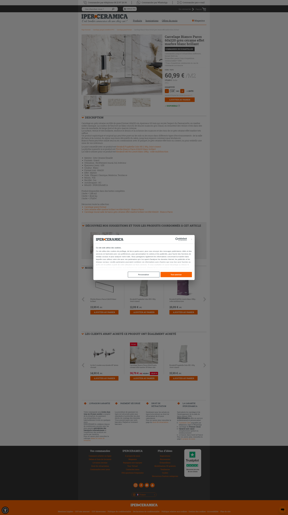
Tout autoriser (176, 274)
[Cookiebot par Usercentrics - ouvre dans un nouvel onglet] (181, 239)
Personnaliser (143, 274)
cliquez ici (151, 267)
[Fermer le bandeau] (191, 239)
